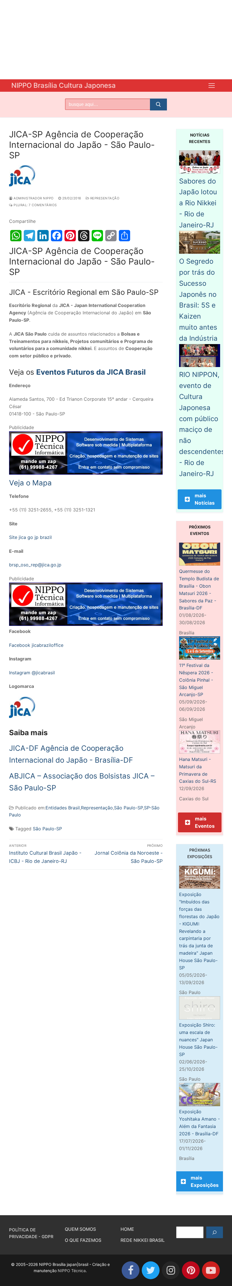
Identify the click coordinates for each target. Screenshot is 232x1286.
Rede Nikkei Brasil (143, 1240)
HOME (127, 1229)
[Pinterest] (70, 235)
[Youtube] (211, 1270)
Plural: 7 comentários (35, 205)
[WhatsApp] (16, 235)
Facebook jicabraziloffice (36, 645)
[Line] (97, 235)
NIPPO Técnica (72, 1270)
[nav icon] (212, 85)
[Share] (124, 235)
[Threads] (84, 235)
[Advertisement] (116, 39)
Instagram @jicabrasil (32, 672)
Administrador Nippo (33, 198)
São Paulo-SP (128, 808)
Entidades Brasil (63, 808)
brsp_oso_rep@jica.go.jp (35, 565)
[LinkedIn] (43, 235)
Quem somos (80, 1229)
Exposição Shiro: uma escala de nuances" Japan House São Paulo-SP (198, 1039)
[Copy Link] (111, 235)
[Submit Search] (158, 104)
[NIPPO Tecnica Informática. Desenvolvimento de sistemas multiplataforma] (86, 473)
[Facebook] (56, 235)
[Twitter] (151, 1270)
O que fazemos (83, 1240)
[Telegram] (29, 235)
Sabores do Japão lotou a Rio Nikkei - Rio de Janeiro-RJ (198, 203)
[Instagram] (171, 1270)
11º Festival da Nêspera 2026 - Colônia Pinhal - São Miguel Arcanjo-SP (196, 680)
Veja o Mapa (30, 482)
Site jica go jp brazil (30, 537)
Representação (104, 198)
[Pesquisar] (214, 1232)
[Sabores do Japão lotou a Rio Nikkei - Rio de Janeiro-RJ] (199, 172)
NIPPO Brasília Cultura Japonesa (63, 85)
